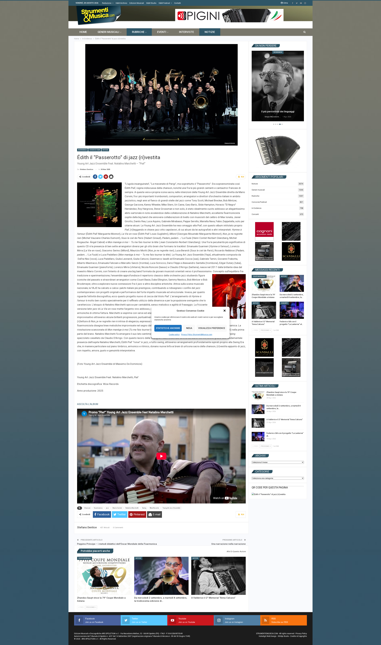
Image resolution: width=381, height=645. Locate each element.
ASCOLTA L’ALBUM (87, 404)
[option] (278, 86)
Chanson (87, 508)
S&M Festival (164, 3)
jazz (107, 508)
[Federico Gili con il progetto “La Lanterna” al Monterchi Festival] (292, 310)
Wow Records (154, 508)
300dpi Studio (283, 636)
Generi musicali (108, 31)
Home (83, 31)
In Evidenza (82, 150)
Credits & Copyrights (298, 636)
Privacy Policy (301, 633)
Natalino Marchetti (132, 508)
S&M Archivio (121, 3)
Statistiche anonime (168, 328)
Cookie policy (174, 335)
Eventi (161, 31)
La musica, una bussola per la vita (278, 111)
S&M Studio (151, 3)
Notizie (210, 31)
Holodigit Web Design (267, 636)
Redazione (106, 3)
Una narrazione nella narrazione (228, 544)
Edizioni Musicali (136, 3)
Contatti (177, 3)
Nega (189, 328)
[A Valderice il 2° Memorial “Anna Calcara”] (218, 576)
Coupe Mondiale (84, 558)
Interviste (186, 31)
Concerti (255, 214)
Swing (144, 508)
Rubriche (138, 31)
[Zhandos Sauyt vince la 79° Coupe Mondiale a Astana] (104, 576)
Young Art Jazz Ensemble (171, 508)
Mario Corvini (117, 508)
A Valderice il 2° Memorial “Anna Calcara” (284, 419)
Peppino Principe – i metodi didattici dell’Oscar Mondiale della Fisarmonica (117, 544)
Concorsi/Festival (259, 202)
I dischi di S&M (94, 150)
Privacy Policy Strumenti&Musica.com (196, 335)
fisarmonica (98, 508)
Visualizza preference (211, 328)
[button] (225, 311)
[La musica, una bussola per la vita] (278, 86)
